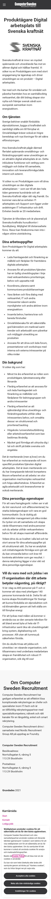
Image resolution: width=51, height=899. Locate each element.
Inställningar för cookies (25, 891)
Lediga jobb (7, 824)
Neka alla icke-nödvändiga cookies (25, 883)
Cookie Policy (18, 856)
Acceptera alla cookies (25, 876)
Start (4, 816)
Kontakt (6, 820)
